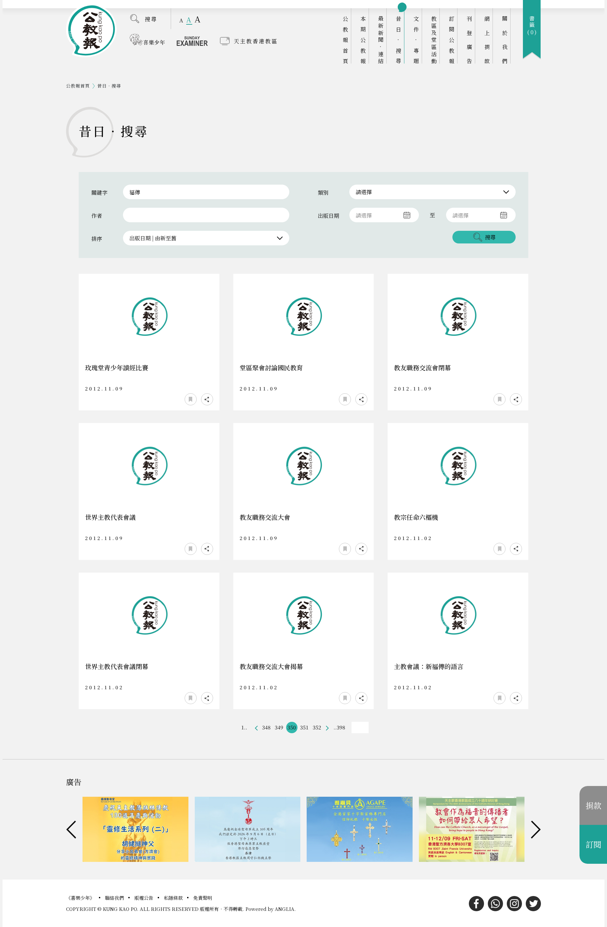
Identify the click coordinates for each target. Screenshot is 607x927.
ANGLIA (284, 909)
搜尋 (151, 19)
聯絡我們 (115, 897)
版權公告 (144, 897)
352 (317, 727)
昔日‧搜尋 (398, 40)
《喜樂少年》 (81, 897)
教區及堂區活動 (434, 40)
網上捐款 (487, 40)
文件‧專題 (416, 40)
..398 (339, 727)
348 (266, 727)
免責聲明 (202, 897)
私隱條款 (174, 897)
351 (304, 727)
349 (279, 727)
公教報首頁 (345, 40)
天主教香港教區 (256, 41)
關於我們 (505, 40)
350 (291, 727)
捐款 (593, 805)
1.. (244, 727)
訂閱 (593, 844)
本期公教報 (363, 40)
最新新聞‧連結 (381, 40)
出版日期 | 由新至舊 (152, 238)
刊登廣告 (469, 40)
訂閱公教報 (452, 40)
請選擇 (364, 192)
